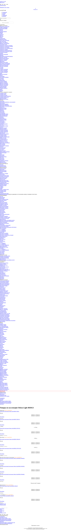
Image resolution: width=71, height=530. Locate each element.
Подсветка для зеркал (4, 233)
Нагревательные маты (4, 180)
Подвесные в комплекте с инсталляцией (7, 102)
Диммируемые (3, 297)
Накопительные (3, 168)
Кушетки (1, 328)
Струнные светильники (4, 218)
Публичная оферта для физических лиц (7, 522)
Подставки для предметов (5, 63)
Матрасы (1, 332)
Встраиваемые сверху (4, 113)
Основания (2, 334)
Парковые (2, 276)
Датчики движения (3, 308)
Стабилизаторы (3, 310)
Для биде (1, 126)
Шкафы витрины (3, 373)
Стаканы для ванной (4, 69)
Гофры (1, 188)
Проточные (2, 169)
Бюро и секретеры (3, 377)
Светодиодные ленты (4, 262)
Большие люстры (3, 200)
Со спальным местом (4, 326)
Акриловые (2, 76)
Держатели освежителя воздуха (6, 50)
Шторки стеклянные (4, 83)
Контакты (4, 16)
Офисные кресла (3, 337)
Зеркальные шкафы (3, 28)
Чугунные (2, 79)
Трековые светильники (4, 256)
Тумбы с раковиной (3, 27)
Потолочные (2, 197)
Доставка (4, 13)
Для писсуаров (3, 147)
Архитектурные (3, 274)
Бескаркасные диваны (4, 327)
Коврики (1, 55)
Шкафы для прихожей (4, 375)
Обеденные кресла (3, 339)
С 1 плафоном (2, 229)
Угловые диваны (3, 325)
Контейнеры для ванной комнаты (6, 56)
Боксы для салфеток (4, 42)
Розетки (1, 303)
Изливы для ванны (3, 127)
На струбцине (2, 239)
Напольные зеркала (3, 384)
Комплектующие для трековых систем (7, 220)
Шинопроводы (3, 219)
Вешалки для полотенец (4, 43)
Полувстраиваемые (3, 115)
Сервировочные (3, 352)
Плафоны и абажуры (4, 204)
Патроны (1, 301)
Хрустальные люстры (4, 199)
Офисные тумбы (3, 363)
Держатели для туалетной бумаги (6, 48)
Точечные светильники (4, 284)
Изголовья (2, 333)
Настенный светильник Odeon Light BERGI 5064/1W (10, 439)
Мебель (1, 322)
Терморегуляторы (3, 184)
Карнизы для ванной (4, 54)
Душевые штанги (3, 138)
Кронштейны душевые (4, 133)
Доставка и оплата (3, 517)
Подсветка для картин (4, 234)
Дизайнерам (4, 15)
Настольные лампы (3, 285)
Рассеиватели (2, 267)
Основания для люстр (4, 208)
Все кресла (2, 336)
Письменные (2, 355)
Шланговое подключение (5, 142)
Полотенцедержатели (4, 65)
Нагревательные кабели (4, 181)
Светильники (2, 38)
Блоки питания (3, 263)
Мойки (1, 172)
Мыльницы (2, 61)
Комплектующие (3, 39)
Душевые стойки (3, 134)
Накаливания (2, 298)
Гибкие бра (2, 232)
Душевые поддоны (3, 95)
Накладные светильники (4, 214)
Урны (1, 73)
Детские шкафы (3, 371)
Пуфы (1, 366)
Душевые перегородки (4, 97)
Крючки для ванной (4, 59)
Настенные (2, 215)
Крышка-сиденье (3, 156)
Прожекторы (2, 273)
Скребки (1, 68)
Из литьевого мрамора (4, 77)
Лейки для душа (3, 137)
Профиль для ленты (3, 264)
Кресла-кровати (3, 338)
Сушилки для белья (3, 72)
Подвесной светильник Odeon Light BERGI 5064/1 (9, 411)
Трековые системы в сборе (5, 217)
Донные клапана (3, 118)
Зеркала (1, 29)
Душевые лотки (3, 191)
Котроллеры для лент (4, 268)
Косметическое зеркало (4, 58)
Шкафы (1, 32)
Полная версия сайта (4, 524)
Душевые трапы (3, 190)
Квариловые (2, 80)
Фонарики (2, 278)
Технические (2, 299)
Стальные (2, 78)
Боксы (1, 91)
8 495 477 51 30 (3, 503)
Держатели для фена (4, 49)
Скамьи (1, 368)
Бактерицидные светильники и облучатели (8, 227)
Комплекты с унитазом (4, 145)
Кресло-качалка (3, 341)
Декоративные (2, 237)
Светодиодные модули (4, 266)
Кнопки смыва (3, 150)
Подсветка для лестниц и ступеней (6, 235)
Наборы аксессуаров (4, 62)
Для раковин (2, 148)
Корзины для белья (3, 57)
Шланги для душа (3, 140)
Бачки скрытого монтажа (4, 151)
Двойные (1, 116)
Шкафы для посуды (3, 374)
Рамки (1, 304)
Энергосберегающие (4, 295)
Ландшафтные (2, 272)
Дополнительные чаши (4, 175)
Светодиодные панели (4, 226)
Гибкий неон (2, 265)
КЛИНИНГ (30, 194)
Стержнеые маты (3, 182)
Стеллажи (2, 380)
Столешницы (2, 112)
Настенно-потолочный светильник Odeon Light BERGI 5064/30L (12, 466)
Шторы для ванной (3, 74)
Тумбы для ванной (3, 361)
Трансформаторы (3, 311)
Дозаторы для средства (4, 176)
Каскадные (2, 201)
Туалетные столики (3, 354)
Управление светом (3, 203)
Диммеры (2, 306)
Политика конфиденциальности (6, 523)
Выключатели (2, 305)
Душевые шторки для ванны (5, 96)
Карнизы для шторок (4, 85)
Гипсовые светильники (4, 223)
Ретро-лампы (2, 288)
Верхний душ (2, 132)
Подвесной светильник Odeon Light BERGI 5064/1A (10, 419)
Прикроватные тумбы (4, 359)
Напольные (2, 117)
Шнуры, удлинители (4, 309)
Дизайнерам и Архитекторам (5, 520)
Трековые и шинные (4, 216)
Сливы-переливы (3, 86)
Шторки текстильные (4, 84)
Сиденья (1, 67)
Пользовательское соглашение (5, 402)
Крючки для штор (3, 60)
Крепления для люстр (4, 207)
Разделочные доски (3, 177)
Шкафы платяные (3, 370)
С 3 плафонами (3, 231)
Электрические (3, 165)
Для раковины (2, 121)
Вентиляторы (2, 321)
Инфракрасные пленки (4, 183)
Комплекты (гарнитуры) (4, 26)
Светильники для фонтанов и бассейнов (7, 320)
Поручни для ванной (4, 66)
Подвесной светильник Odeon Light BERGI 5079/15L (10, 428)
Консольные (2, 351)
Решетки (1, 192)
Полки (1, 37)
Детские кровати (3, 331)
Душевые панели (3, 135)
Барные (1, 345)
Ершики (1, 53)
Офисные (2, 238)
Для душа (2, 124)
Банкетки (2, 34)
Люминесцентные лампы (5, 319)
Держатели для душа (4, 141)
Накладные (2, 111)
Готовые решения (3, 31)
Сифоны (1, 187)
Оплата (3, 14)
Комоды (1, 35)
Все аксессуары (3, 41)
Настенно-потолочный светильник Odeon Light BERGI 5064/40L (12, 474)
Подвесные (2, 101)
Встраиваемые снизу (4, 114)
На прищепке (2, 241)
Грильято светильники (4, 317)
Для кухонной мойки (4, 125)
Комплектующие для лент (5, 269)
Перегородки (2, 161)
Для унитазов (2, 144)
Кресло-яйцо (2, 342)
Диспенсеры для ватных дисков (6, 51)
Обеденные (2, 344)
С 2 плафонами (3, 230)
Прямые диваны (3, 324)
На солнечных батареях (4, 275)
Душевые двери (3, 94)
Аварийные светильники (5, 315)
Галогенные (2, 296)
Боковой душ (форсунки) (4, 136)
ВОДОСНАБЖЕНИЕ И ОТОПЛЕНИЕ (15, 194)
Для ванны (2, 122)
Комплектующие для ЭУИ (5, 313)
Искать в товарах (3, 20)
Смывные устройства (4, 160)
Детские (1, 240)
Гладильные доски (3, 44)
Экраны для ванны (3, 82)
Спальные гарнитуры (4, 387)
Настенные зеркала (3, 383)
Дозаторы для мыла (3, 52)
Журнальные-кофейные (4, 350)
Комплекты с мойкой (4, 173)
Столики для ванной (4, 71)
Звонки (1, 307)
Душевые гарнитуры (4, 130)
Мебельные (2, 224)
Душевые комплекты (4, 131)
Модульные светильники (4, 283)
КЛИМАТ (25, 194)
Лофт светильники (3, 222)
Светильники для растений (5, 225)
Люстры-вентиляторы (4, 206)
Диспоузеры (2, 174)
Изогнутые (2, 253)
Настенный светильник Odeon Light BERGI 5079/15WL (10, 448)
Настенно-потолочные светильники (7, 221)
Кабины (1, 90)
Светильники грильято (4, 281)
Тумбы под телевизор (4, 362)
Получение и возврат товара (5, 401)
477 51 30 (3, 1)
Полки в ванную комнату (5, 64)
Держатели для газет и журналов (6, 45)
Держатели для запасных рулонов (6, 46)
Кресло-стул (2, 340)
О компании (4, 12)
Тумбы (1, 33)
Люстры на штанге (3, 202)
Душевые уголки (3, 93)
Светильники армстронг (4, 280)
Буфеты (1, 378)
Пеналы (1, 30)
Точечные (2, 213)
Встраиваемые (2, 212)
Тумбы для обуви (3, 360)
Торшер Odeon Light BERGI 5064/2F (7, 495)
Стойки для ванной (3, 70)
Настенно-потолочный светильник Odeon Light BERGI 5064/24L (12, 458)
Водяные (1, 164)
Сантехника (2, 24)
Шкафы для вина (3, 379)
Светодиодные (3, 287)
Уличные (1, 271)
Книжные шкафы (3, 372)
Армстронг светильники (4, 316)
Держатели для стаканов (4, 47)
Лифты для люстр (3, 205)
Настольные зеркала (4, 385)
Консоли (1, 36)
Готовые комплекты (4, 123)
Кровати (1, 330)
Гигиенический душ (4, 139)
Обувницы (2, 376)
